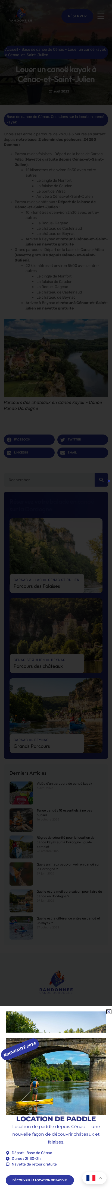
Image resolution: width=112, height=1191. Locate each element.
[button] (109, 481)
